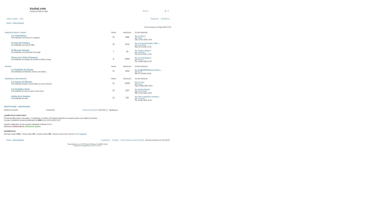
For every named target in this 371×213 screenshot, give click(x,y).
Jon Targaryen (81, 134)
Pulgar (140, 38)
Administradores (18, 126)
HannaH (140, 59)
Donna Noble (142, 91)
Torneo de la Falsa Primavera (24, 57)
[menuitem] (21, 18)
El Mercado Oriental (20, 50)
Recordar (102, 110)
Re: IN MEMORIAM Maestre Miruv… (148, 70)
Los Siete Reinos (19, 36)
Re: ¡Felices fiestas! (142, 89)
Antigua (8, 66)
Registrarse (24, 106)
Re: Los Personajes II (143, 58)
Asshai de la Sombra (20, 96)
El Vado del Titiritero (20, 43)
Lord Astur (141, 98)
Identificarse (10, 106)
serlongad (141, 52)
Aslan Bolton (142, 45)
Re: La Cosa (139, 82)
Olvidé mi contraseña (90, 110)
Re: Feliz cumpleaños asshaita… (147, 97)
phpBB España (96, 145)
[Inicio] (17, 9)
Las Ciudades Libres (20, 89)
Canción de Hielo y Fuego (15, 32)
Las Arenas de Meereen (21, 82)
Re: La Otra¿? (140, 36)
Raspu (140, 84)
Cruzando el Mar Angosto (16, 78)
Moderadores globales (33, 126)
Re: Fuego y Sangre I (143, 50)
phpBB (81, 144)
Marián (140, 72)
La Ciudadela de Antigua (22, 70)
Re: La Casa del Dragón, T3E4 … (147, 43)
